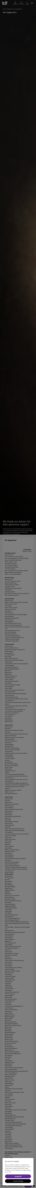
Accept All (18, 1176)
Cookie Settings (18, 1181)
